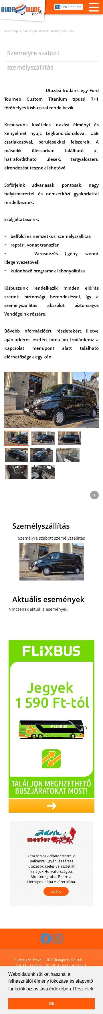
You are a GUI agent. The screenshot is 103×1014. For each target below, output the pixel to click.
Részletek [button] (83, 988)
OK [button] (52, 1003)
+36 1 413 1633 (55, 965)
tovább (56, 891)
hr (72, 7)
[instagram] (58, 941)
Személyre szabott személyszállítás (48, 31)
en (65, 7)
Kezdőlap (11, 31)
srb (79, 7)
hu (58, 7)
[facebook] (46, 941)
